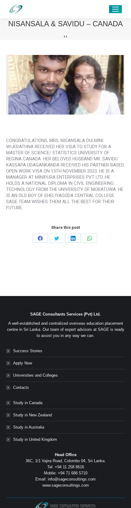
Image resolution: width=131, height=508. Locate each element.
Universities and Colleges (35, 375)
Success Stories (27, 351)
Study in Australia (28, 427)
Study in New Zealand (32, 415)
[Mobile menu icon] (115, 9)
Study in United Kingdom (35, 439)
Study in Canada (27, 402)
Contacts (21, 387)
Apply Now (22, 363)
